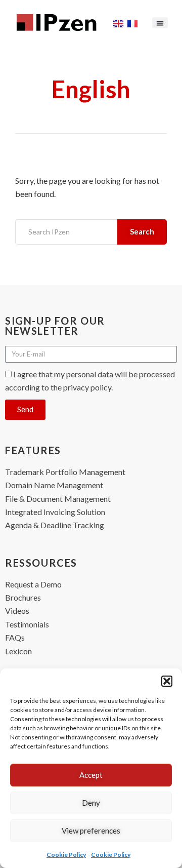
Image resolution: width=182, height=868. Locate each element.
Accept (91, 774)
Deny (91, 802)
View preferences (91, 830)
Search (142, 231)
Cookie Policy (66, 854)
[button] (167, 681)
